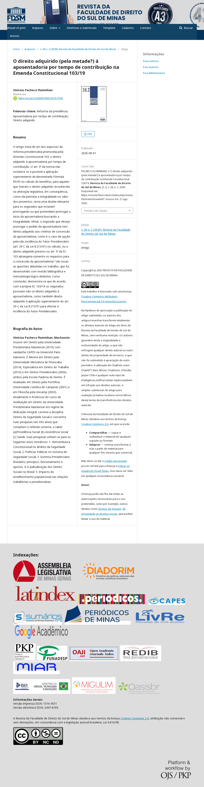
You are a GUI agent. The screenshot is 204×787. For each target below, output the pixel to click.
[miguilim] (94, 693)
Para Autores (151, 67)
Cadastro (128, 28)
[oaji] (94, 659)
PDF (89, 134)
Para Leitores (151, 61)
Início (16, 49)
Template (109, 28)
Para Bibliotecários (154, 73)
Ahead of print (16, 28)
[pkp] (25, 659)
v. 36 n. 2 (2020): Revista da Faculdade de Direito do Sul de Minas (78, 49)
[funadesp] (52, 659)
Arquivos (37, 28)
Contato (145, 28)
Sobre (54, 28)
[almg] (47, 581)
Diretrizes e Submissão (82, 28)
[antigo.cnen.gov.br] (160, 623)
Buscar (188, 28)
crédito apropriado (115, 461)
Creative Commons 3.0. (95, 424)
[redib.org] (140, 659)
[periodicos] (111, 603)
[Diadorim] (108, 581)
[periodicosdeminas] (98, 623)
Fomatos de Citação (95, 210)
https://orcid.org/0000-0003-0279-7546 (40, 98)
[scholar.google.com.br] (41, 639)
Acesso (14, 36)
